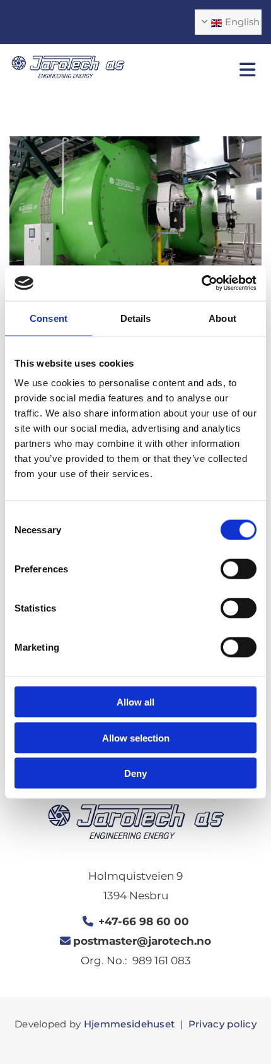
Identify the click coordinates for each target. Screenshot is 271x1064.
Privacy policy (222, 1024)
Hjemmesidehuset (129, 1024)
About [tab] (222, 317)
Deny (135, 773)
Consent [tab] (48, 317)
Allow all (135, 702)
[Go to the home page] (67, 67)
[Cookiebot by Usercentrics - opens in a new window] (201, 283)
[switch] (239, 569)
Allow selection (136, 737)
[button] (203, 70)
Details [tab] (135, 317)
